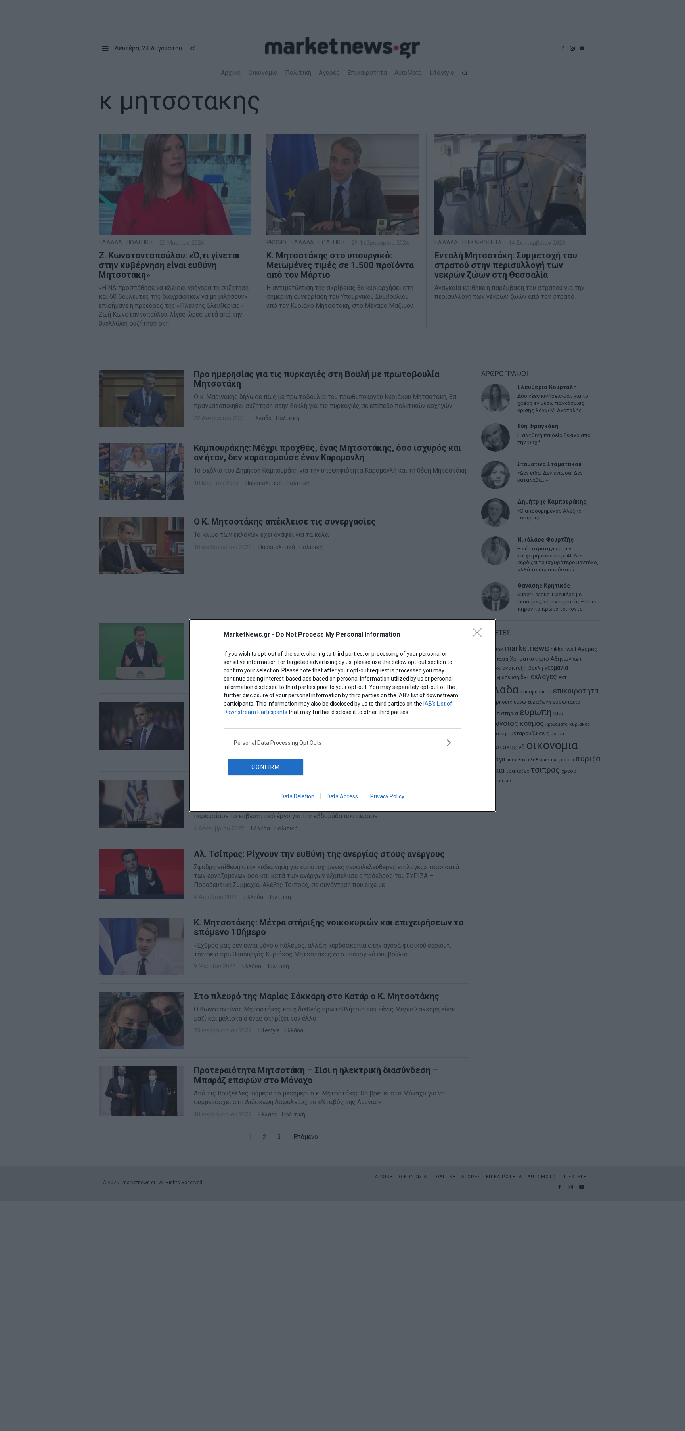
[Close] (479, 635)
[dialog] (342, 715)
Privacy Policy (387, 796)
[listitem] (342, 742)
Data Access (342, 796)
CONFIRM (265, 767)
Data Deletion (297, 796)
